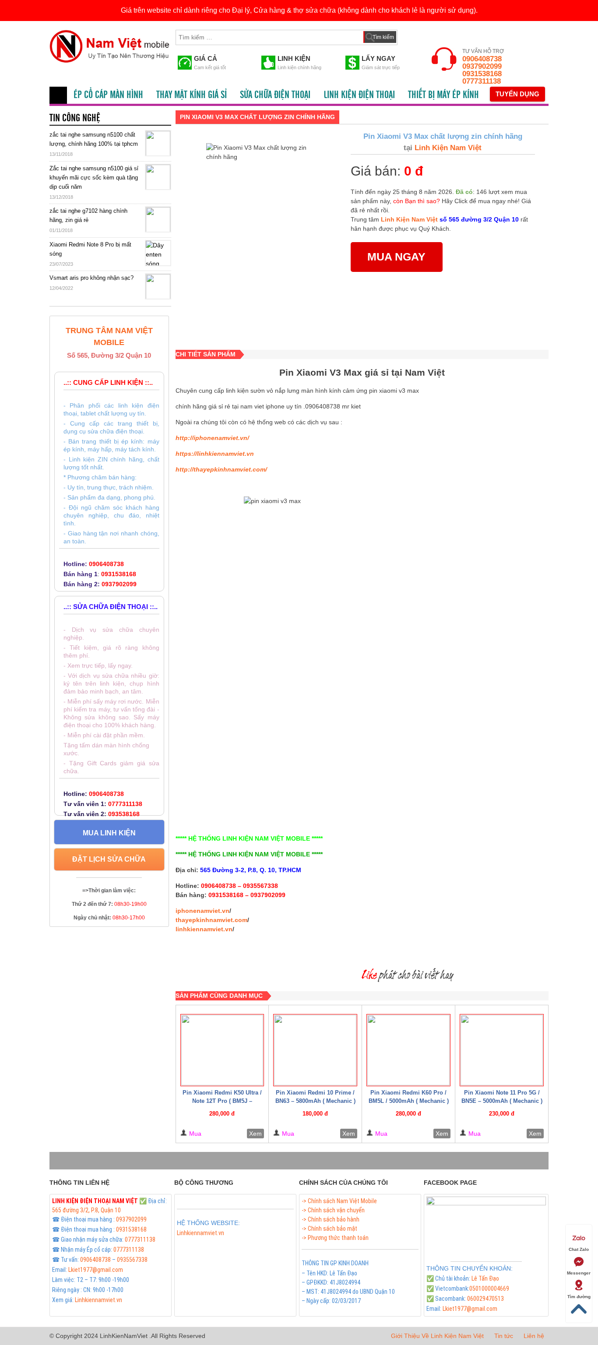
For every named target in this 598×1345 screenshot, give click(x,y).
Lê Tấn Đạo (485, 1278)
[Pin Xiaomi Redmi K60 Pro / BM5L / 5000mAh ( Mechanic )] (408, 1050)
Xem (255, 1133)
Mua (195, 1133)
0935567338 (132, 1259)
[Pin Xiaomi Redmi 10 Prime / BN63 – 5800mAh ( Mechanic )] (315, 1050)
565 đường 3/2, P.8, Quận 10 (86, 1210)
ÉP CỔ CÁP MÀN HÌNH (108, 95)
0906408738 (482, 59)
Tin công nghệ (74, 118)
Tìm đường (579, 1296)
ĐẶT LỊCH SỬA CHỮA (109, 859)
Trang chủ (58, 95)
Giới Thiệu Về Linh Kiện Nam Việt (437, 1335)
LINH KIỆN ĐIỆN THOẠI (359, 95)
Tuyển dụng (517, 94)
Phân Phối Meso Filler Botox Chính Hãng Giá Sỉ (233, 1242)
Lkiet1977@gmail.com (95, 1269)
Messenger (579, 1273)
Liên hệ (534, 1335)
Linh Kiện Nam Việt (447, 148)
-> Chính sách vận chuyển (333, 1210)
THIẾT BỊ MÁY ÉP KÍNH (443, 95)
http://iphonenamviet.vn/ (212, 437)
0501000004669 (489, 1288)
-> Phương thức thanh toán (335, 1237)
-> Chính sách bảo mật (329, 1228)
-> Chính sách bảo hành (330, 1219)
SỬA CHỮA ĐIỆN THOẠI (275, 95)
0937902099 (482, 66)
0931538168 (482, 74)
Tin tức (503, 1335)
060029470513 (485, 1298)
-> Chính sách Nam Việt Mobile (339, 1200)
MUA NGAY (396, 256)
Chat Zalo (579, 1249)
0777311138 (481, 81)
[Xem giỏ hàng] (412, 35)
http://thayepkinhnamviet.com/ (221, 469)
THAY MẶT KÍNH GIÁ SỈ (191, 95)
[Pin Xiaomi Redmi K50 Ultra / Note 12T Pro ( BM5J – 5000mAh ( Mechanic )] (222, 1050)
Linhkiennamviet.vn (98, 1299)
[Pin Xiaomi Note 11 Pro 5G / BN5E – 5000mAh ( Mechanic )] (502, 1050)
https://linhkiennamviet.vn (215, 453)
